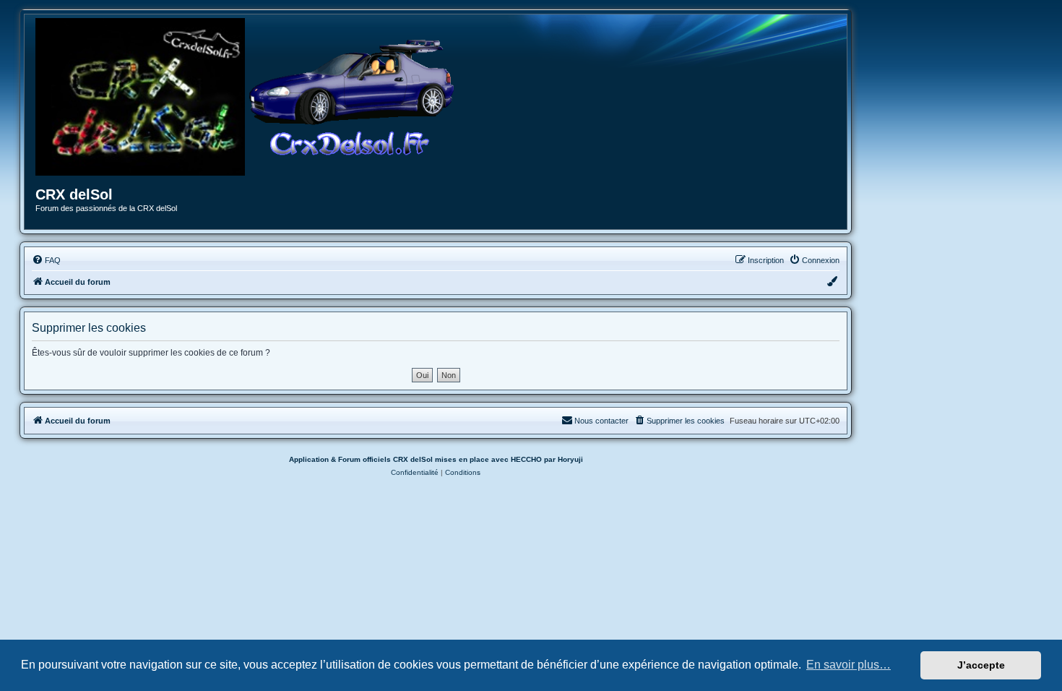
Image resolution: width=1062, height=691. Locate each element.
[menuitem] (46, 260)
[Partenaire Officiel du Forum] (140, 97)
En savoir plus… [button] (848, 664)
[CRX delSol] (352, 97)
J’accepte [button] (981, 665)
